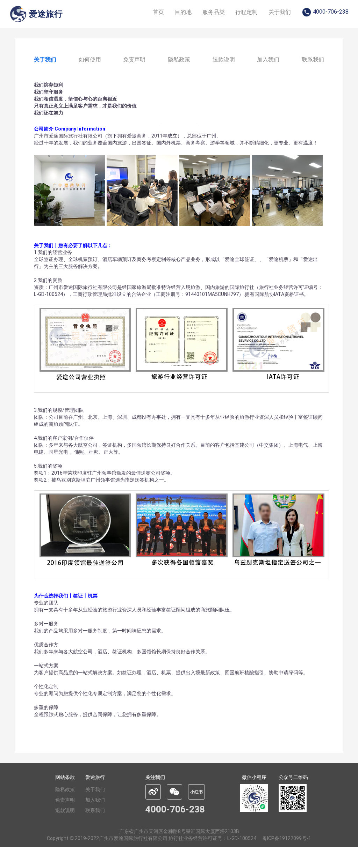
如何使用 (90, 59)
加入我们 (268, 59)
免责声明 (134, 59)
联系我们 (313, 59)
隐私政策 (179, 59)
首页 (158, 12)
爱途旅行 (95, 777)
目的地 (183, 12)
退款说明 (224, 59)
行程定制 (246, 12)
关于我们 (279, 12)
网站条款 (65, 777)
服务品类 (213, 12)
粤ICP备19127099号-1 (286, 838)
